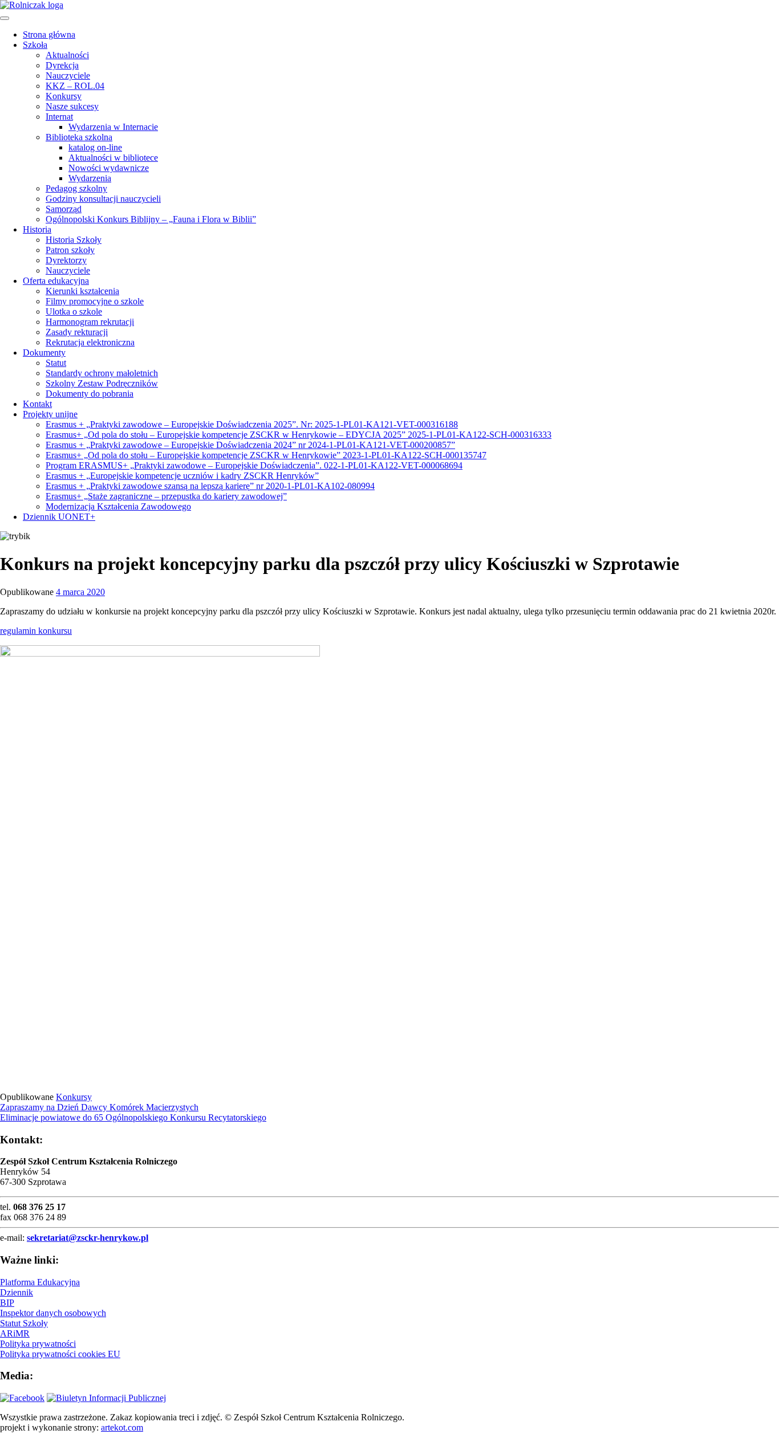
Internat (59, 116)
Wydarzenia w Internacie (113, 127)
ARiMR (15, 1333)
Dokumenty (44, 352)
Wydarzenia (89, 178)
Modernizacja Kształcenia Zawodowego (118, 506)
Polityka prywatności (38, 1344)
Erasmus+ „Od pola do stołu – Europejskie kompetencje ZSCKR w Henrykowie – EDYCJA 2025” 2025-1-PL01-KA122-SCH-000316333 (298, 434)
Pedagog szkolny (76, 188)
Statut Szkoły (24, 1323)
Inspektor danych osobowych (53, 1313)
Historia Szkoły (74, 240)
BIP (7, 1302)
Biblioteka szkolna (79, 137)
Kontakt (37, 404)
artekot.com (122, 1427)
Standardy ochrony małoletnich (102, 373)
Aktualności (67, 55)
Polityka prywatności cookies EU (60, 1354)
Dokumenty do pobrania (89, 393)
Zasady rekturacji (77, 332)
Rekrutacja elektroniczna (90, 342)
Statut (56, 363)
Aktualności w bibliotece (113, 157)
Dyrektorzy (66, 260)
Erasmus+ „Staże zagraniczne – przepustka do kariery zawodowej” (166, 496)
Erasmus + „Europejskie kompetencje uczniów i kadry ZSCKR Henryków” (182, 475)
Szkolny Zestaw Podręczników (102, 383)
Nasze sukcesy (72, 106)
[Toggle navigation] (4, 18)
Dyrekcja (62, 65)
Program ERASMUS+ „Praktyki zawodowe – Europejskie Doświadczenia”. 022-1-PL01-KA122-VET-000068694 (254, 465)
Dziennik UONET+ (59, 517)
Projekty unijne (50, 414)
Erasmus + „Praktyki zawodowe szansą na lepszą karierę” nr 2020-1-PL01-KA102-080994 (210, 486)
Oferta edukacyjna (56, 281)
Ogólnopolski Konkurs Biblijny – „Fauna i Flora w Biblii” (151, 219)
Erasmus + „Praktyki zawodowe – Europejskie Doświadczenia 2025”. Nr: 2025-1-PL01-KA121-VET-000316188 (252, 424)
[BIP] (106, 1398)
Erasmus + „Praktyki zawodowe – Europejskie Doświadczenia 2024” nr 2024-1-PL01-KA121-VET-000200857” (250, 445)
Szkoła (35, 45)
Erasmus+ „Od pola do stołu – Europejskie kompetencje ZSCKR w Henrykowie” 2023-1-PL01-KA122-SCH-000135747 (266, 455)
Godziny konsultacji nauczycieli (103, 198)
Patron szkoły (70, 250)
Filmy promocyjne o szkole (95, 301)
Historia (37, 229)
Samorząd (64, 209)
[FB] (22, 1398)
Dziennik (16, 1292)
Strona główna (49, 34)
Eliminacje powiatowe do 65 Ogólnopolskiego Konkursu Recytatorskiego (133, 1117)
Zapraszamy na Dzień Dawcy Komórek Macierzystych (99, 1107)
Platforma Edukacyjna (40, 1282)
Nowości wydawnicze (108, 168)
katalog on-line (95, 147)
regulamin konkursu (36, 631)
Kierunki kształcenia (82, 291)
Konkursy (64, 96)
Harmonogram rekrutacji (90, 322)
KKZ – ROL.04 (75, 86)
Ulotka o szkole (74, 311)
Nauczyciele (68, 75)
